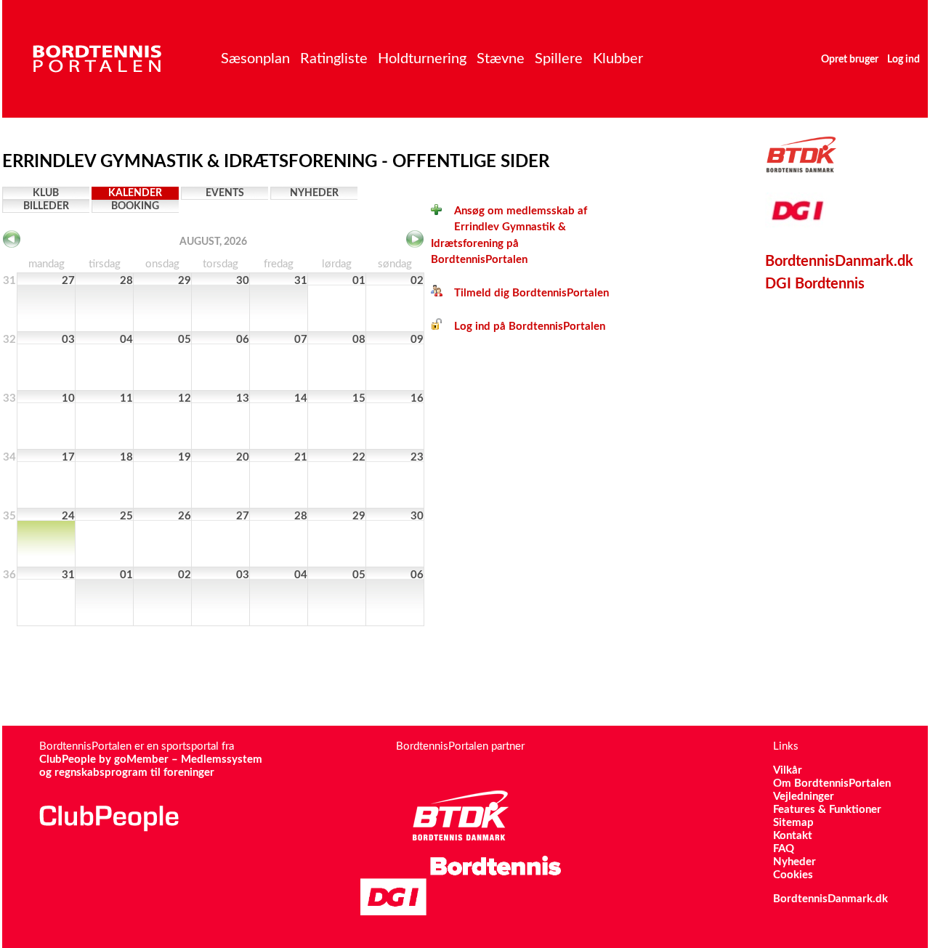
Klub (46, 193)
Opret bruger (849, 59)
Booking (135, 206)
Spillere (559, 59)
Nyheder (314, 193)
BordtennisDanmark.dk (839, 261)
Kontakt (792, 835)
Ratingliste (334, 59)
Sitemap (793, 822)
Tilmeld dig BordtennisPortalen (525, 293)
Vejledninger (803, 796)
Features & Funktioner (827, 809)
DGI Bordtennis (815, 284)
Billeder (46, 206)
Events (225, 193)
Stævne (501, 59)
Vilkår (787, 770)
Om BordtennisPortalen (832, 783)
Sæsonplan (255, 59)
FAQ (783, 848)
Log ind (903, 59)
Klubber (618, 59)
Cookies (793, 875)
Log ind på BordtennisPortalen (523, 326)
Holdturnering (422, 59)
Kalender (135, 193)
